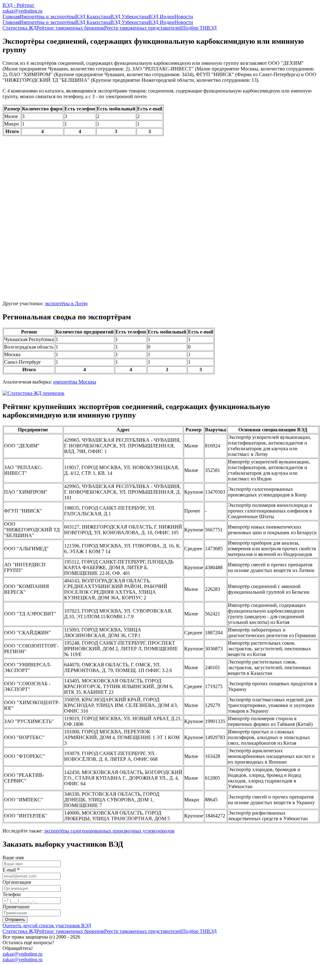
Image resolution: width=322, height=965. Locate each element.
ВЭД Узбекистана (129, 16)
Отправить (15, 919)
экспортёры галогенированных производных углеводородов (109, 830)
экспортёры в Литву (66, 303)
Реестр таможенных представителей (143, 28)
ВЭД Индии (161, 16)
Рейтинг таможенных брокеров (70, 28)
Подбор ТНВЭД (199, 28)
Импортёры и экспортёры (47, 16)
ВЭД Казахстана (92, 16)
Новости (184, 16)
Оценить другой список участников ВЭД (47, 925)
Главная (11, 16)
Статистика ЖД (19, 28)
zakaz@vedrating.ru (22, 11)
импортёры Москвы (74, 381)
